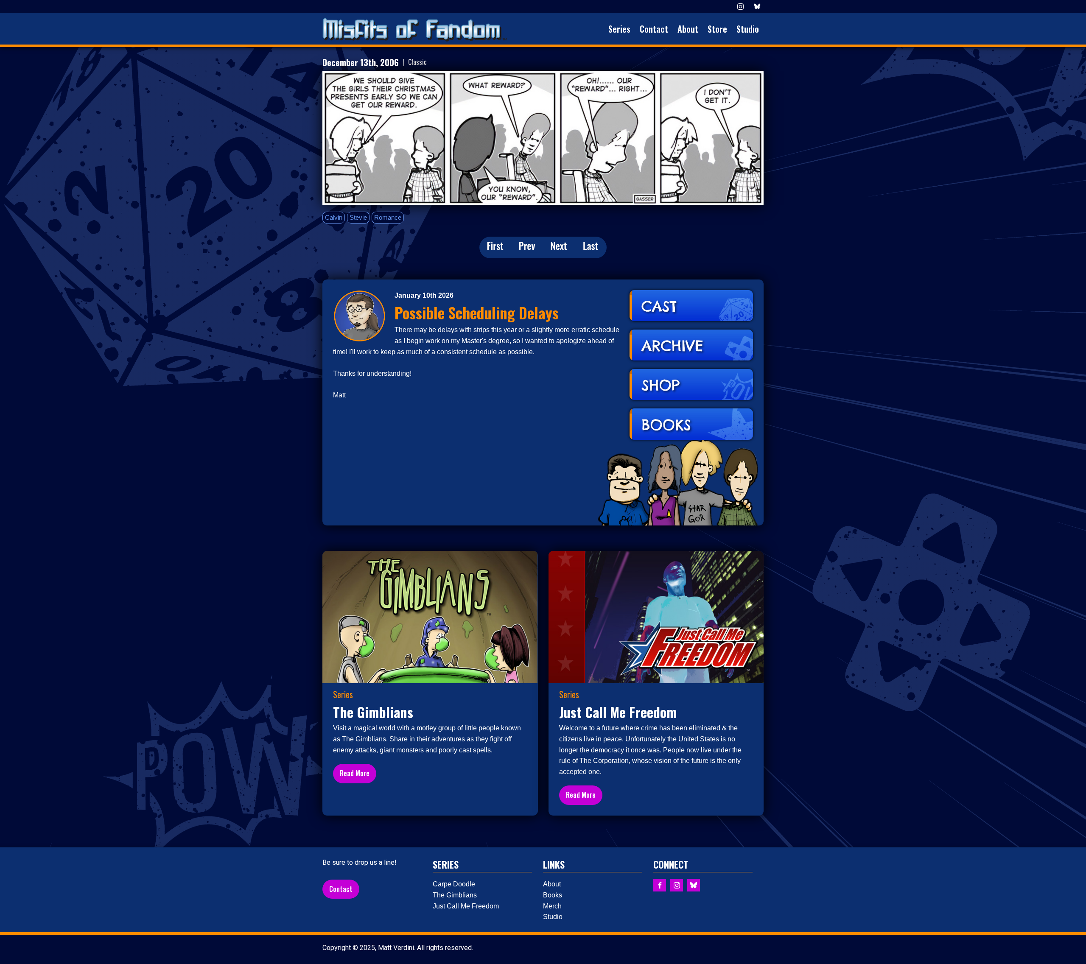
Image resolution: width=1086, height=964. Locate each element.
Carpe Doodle (454, 884)
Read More (354, 773)
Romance (387, 217)
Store (717, 28)
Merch (552, 906)
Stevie (358, 217)
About (687, 28)
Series (619, 28)
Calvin (333, 217)
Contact (654, 28)
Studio (747, 28)
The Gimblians (455, 895)
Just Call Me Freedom (466, 906)
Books (552, 895)
